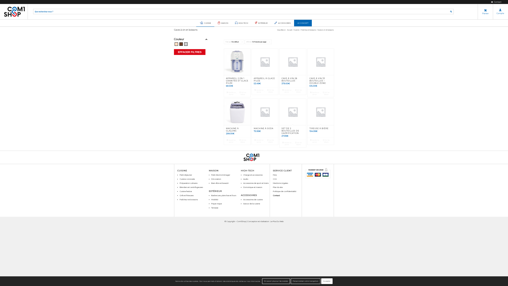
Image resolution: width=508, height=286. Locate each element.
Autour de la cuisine (251, 204)
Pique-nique (216, 204)
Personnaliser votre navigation (305, 281)
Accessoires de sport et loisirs (256, 183)
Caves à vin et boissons (185, 30)
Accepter (327, 281)
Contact (276, 195)
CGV (275, 179)
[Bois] (181, 44)
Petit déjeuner (186, 175)
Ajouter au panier (232, 93)
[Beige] (176, 44)
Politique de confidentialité (284, 191)
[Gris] (185, 44)
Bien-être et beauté (220, 183)
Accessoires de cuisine (253, 199)
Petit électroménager (220, 175)
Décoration (216, 179)
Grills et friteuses (187, 195)
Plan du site (278, 187)
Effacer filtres (189, 52)
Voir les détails (243, 93)
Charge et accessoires (253, 175)
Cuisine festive (186, 191)
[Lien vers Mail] (496, 2)
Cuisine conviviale (187, 179)
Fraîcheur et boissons (189, 199)
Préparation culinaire (189, 183)
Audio (245, 179)
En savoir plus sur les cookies (276, 281)
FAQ (275, 175)
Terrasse (214, 208)
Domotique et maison (252, 187)
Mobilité (214, 199)
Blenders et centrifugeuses (191, 187)
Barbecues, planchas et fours (223, 195)
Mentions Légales (280, 183)
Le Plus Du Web (277, 221)
